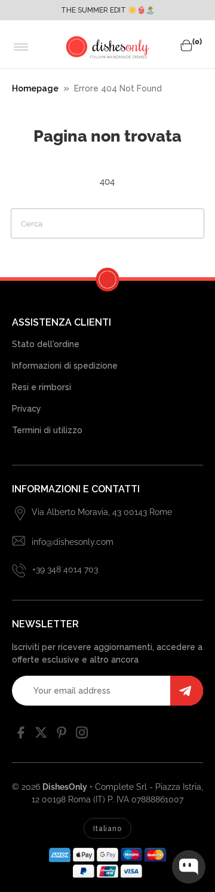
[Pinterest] (61, 735)
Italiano (107, 828)
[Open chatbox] (188, 867)
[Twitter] (41, 735)
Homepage (35, 88)
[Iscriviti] (186, 691)
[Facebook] (21, 735)
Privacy (26, 408)
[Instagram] (82, 735)
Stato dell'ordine (45, 344)
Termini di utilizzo (47, 430)
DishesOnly (64, 787)
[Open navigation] (21, 47)
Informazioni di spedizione (65, 365)
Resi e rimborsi (41, 387)
